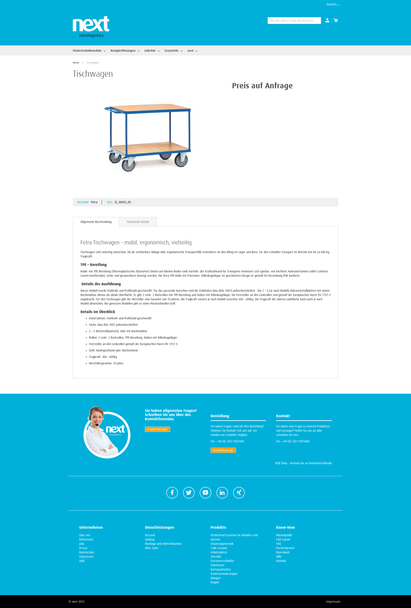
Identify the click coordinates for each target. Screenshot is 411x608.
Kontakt (281, 561)
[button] (333, 5)
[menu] (134, 50)
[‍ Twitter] (189, 492)
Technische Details (138, 222)
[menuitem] (88, 50)
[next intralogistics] (91, 26)
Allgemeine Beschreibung (96, 222)
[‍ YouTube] (205, 492)
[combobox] (294, 20)
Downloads (283, 552)
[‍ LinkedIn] (222, 492)
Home (76, 62)
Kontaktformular (157, 429)
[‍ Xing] (239, 492)
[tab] (96, 222)
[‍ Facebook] (172, 492)
